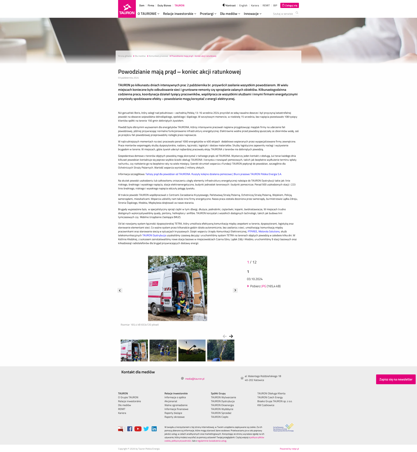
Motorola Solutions (269, 231)
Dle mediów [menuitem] (124, 405)
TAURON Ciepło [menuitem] (219, 417)
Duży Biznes (164, 5)
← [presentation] (224, 336)
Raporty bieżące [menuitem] (173, 413)
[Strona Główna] (127, 9)
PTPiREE (252, 231)
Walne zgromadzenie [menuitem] (176, 405)
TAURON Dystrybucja (154, 235)
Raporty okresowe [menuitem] (175, 417)
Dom (141, 5)
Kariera (255, 5)
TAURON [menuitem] (123, 393)
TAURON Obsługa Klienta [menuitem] (271, 393)
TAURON (179, 5)
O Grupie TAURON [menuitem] (128, 397)
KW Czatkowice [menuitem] (265, 405)
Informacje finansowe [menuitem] (176, 409)
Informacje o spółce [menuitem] (175, 397)
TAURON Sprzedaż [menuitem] (221, 413)
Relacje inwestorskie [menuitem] (129, 401)
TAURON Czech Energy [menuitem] (270, 397)
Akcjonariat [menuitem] (171, 401)
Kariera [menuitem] (122, 413)
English (243, 5)
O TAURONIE (147, 13)
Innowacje (251, 13)
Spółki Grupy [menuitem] (218, 393)
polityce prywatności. (182, 440)
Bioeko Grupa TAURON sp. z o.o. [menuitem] (274, 401)
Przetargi (207, 13)
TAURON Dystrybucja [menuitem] (223, 401)
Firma (151, 5)
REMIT (266, 5)
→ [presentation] (231, 336)
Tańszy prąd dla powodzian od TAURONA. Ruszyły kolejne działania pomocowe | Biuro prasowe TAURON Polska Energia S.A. (213, 174)
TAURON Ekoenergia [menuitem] (222, 405)
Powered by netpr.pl (289, 448)
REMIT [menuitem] (121, 409)
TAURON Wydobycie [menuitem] (222, 409)
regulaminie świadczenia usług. (212, 440)
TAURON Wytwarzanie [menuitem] (223, 397)
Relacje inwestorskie (178, 13)
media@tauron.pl (194, 379)
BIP (275, 5)
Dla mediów (229, 13)
